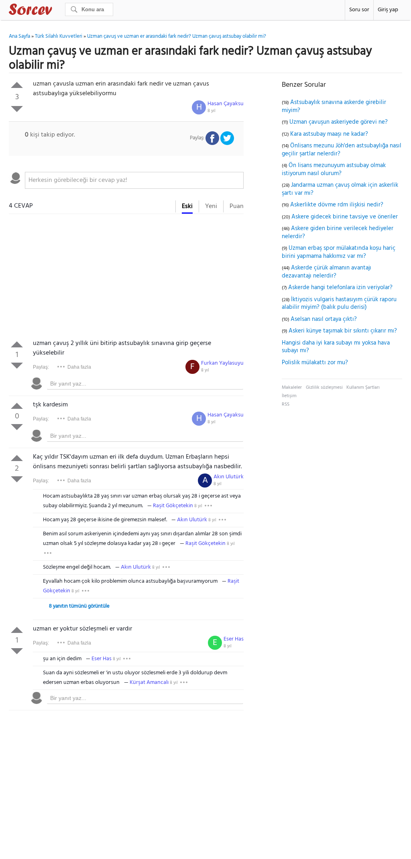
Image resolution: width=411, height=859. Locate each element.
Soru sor (359, 9)
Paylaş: (41, 367)
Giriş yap (388, 9)
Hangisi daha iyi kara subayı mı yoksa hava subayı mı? (336, 347)
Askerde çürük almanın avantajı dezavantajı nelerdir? (326, 272)
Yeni (211, 206)
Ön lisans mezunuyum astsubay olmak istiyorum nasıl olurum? (334, 169)
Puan (237, 206)
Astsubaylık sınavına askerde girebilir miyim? (334, 106)
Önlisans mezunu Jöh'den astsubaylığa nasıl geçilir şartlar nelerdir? (341, 150)
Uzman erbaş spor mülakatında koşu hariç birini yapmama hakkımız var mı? (338, 252)
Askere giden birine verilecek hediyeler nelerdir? (337, 232)
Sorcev (57, 11)
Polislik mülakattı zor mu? (315, 362)
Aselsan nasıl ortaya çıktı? (324, 319)
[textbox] (134, 180)
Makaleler (292, 388)
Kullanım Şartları (363, 388)
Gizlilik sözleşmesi (324, 388)
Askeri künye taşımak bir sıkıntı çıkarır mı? (343, 331)
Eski (187, 206)
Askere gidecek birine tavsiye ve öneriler (344, 217)
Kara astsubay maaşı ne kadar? (329, 134)
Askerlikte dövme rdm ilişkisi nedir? (336, 205)
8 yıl (212, 110)
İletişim (289, 396)
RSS (285, 404)
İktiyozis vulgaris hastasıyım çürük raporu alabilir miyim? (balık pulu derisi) (339, 303)
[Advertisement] (126, 278)
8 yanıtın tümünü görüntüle (79, 606)
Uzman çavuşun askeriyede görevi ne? (338, 122)
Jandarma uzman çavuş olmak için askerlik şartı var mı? (340, 189)
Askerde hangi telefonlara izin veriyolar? (340, 287)
